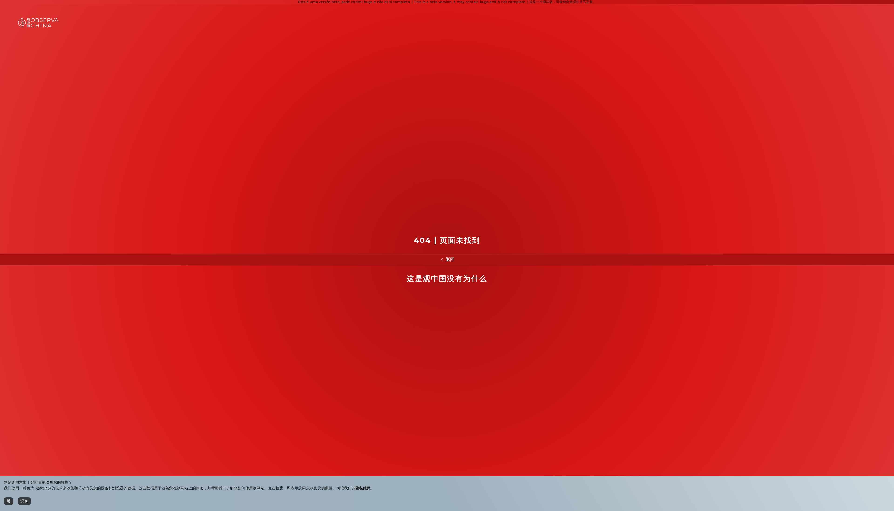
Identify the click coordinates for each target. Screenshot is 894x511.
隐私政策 (363, 488)
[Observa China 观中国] (38, 26)
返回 (450, 259)
